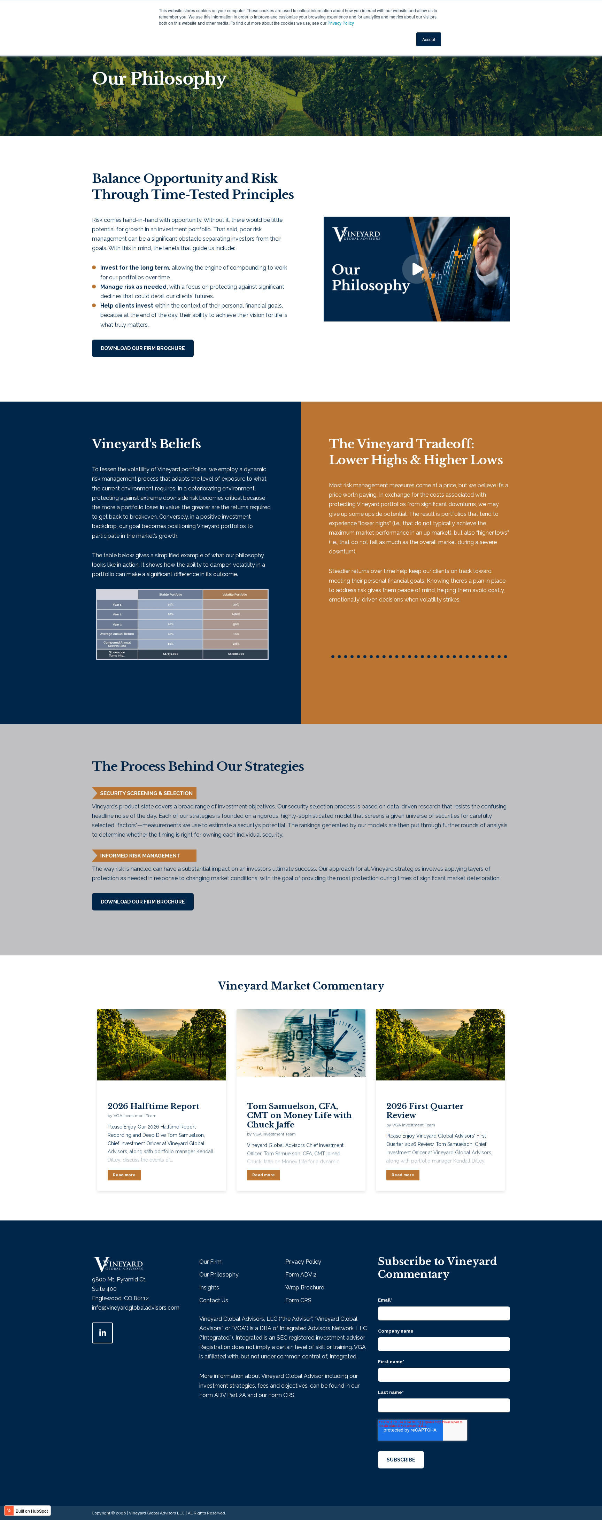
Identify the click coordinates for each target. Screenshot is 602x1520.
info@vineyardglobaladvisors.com (135, 1307)
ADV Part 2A (230, 1395)
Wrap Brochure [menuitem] (304, 1287)
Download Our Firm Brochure (143, 348)
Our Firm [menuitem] (210, 1261)
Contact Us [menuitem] (213, 1300)
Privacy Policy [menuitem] (303, 1261)
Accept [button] (428, 39)
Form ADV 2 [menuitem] (300, 1274)
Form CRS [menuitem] (298, 1300)
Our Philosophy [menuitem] (219, 1274)
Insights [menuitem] (209, 1287)
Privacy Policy (340, 23)
